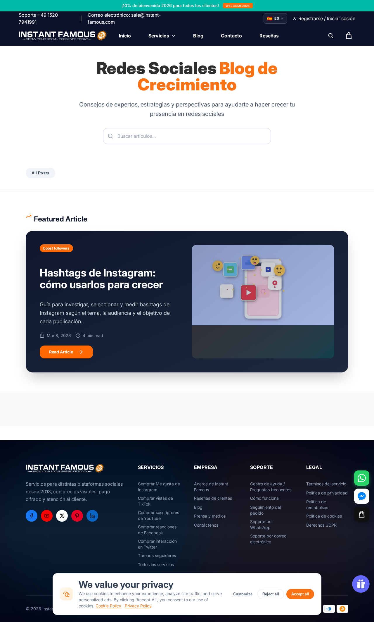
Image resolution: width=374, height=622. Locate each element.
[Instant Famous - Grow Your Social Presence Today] (63, 36)
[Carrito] (361, 514)
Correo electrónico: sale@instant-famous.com (124, 18)
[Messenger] (361, 496)
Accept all (300, 594)
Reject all (270, 594)
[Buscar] (330, 35)
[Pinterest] (77, 516)
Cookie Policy (108, 605)
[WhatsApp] (361, 478)
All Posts (40, 173)
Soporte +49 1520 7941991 (38, 18)
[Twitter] (62, 516)
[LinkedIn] (92, 516)
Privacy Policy (138, 605)
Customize (242, 594)
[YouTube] (47, 516)
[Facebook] (31, 516)
